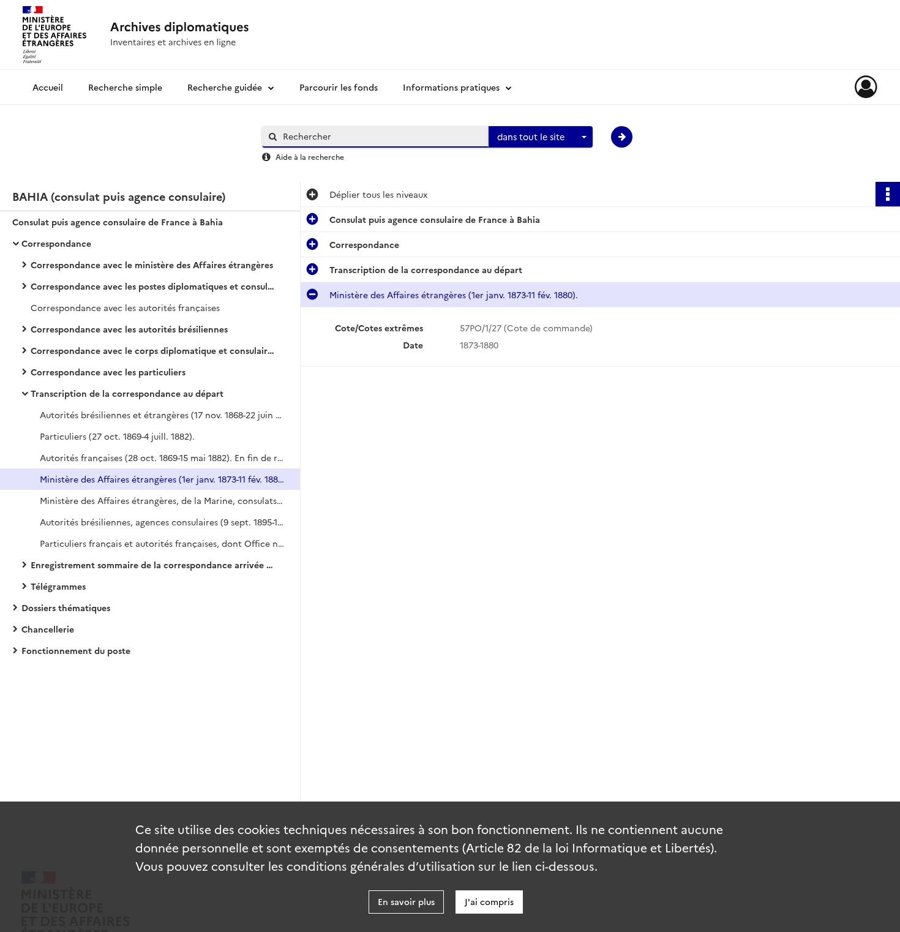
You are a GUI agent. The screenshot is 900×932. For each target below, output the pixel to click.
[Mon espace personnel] (866, 87)
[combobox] (541, 137)
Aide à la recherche (310, 156)
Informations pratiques (451, 87)
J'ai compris (489, 901)
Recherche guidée (224, 87)
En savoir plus (406, 901)
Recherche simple (125, 87)
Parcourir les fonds (338, 87)
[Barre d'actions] (888, 194)
